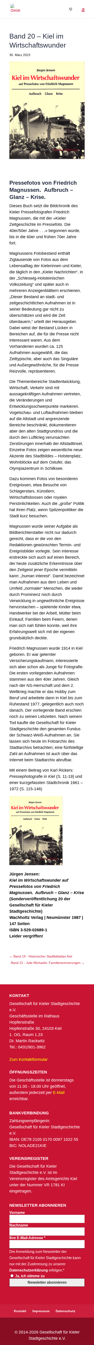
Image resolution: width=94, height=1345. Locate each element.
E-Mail (59, 1092)
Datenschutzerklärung (28, 1270)
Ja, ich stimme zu (29, 1276)
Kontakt (20, 1311)
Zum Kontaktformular (28, 1059)
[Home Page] (15, 9)
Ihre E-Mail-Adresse (27, 1238)
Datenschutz (65, 1311)
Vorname (17, 1213)
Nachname (18, 1225)
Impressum (41, 1311)
